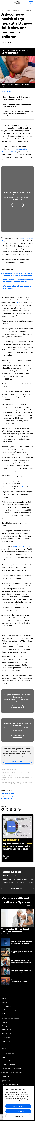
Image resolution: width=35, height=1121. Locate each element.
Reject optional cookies (18, 1106)
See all (30, 905)
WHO (17, 303)
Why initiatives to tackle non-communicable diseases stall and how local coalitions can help (21, 962)
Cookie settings (18, 1116)
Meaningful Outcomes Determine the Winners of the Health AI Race (21, 943)
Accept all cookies (18, 1111)
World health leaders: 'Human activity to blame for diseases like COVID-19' (18, 274)
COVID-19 (22, 486)
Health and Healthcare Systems (16, 11)
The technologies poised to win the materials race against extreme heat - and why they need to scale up (20, 982)
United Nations (9, 52)
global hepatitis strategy (21, 546)
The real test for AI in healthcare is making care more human (15, 930)
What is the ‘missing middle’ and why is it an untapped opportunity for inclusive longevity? (21, 972)
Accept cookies (17, 205)
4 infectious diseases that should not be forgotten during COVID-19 (18, 281)
